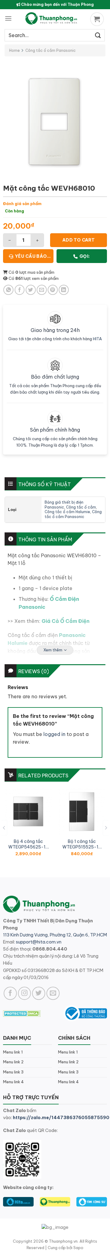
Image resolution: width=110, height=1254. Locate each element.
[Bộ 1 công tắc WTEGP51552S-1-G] (81, 811)
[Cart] (97, 19)
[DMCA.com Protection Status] (22, 1013)
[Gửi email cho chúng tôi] (53, 993)
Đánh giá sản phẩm (22, 203)
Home (14, 50)
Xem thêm (52, 649)
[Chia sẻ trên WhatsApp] (8, 290)
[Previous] (4, 828)
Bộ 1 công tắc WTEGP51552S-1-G (81, 844)
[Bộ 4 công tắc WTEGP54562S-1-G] (28, 811)
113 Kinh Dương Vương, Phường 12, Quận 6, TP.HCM (55, 935)
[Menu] (8, 18)
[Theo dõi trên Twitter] (38, 993)
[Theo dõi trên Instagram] (24, 993)
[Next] (106, 828)
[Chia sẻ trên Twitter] (31, 290)
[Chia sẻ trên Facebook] (20, 290)
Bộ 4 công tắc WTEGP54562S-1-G (28, 844)
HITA (97, 338)
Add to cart (78, 240)
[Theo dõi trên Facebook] (10, 993)
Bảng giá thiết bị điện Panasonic (64, 504)
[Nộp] (98, 35)
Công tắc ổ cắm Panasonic (50, 50)
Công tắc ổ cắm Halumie (67, 511)
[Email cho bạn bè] (42, 290)
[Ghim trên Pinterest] (53, 290)
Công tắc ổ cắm (81, 507)
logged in (54, 734)
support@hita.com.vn (38, 942)
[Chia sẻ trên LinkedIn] (64, 290)
